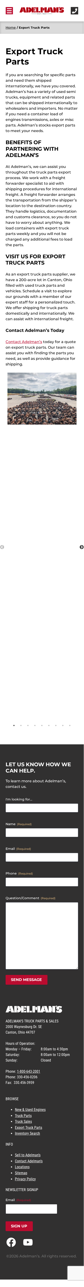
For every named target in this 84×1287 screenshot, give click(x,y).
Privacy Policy (25, 1179)
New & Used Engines (30, 1109)
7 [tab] (56, 725)
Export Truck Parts (28, 1127)
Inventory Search (27, 1133)
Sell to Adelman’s (27, 1155)
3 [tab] (28, 725)
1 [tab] (14, 725)
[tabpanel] (42, 399)
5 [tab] (42, 725)
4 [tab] (35, 725)
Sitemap (21, 1173)
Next (81, 547)
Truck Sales (23, 1121)
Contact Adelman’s (24, 342)
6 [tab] (49, 725)
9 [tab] (69, 725)
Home (11, 27)
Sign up (19, 1226)
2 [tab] (21, 725)
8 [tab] (62, 725)
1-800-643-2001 (28, 1071)
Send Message (26, 979)
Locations (22, 1167)
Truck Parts (23, 1115)
